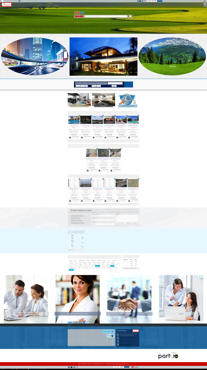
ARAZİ (184, 1)
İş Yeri (96, 83)
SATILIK (166, 1)
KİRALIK (171, 1)
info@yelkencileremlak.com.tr (10, 1)
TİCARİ (180, 1)
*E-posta (94, 222)
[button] (8, 21)
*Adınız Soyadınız (96, 214)
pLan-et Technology (33, 369)
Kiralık (82, 12)
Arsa (92, 83)
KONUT (175, 1)
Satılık (77, 12)
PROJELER (190, 1)
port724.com (7, 369)
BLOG (70, 325)
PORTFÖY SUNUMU (198, 1)
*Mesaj (117, 214)
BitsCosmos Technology (22, 369)
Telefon (94, 218)
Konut (88, 83)
